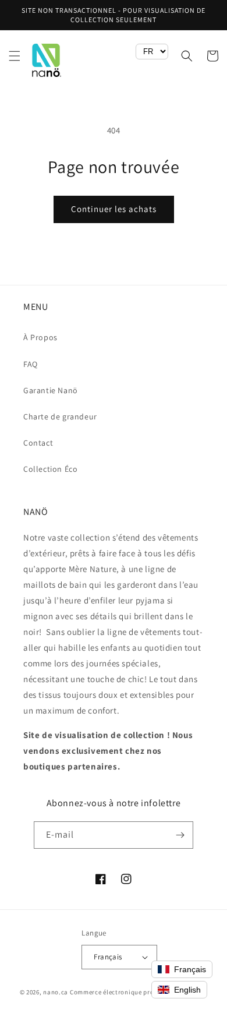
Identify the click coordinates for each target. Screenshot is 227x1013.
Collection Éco (50, 469)
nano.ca (55, 992)
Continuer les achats (114, 208)
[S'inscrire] (180, 835)
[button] (14, 56)
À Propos (40, 337)
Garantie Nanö (50, 390)
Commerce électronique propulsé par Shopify (138, 992)
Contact (38, 442)
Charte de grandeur (60, 416)
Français (108, 957)
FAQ (30, 364)
